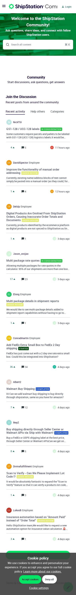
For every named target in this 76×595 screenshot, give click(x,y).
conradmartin (21, 338)
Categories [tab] (57, 111)
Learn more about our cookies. (42, 571)
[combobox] (38, 45)
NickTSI (17, 122)
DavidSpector (20, 162)
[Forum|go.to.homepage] (31, 7)
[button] (38, 588)
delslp (16, 206)
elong (16, 294)
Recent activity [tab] (15, 111)
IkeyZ (16, 422)
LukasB (17, 510)
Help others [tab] (38, 111)
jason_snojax (20, 254)
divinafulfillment (22, 466)
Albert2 (17, 382)
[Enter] (6, 45)
